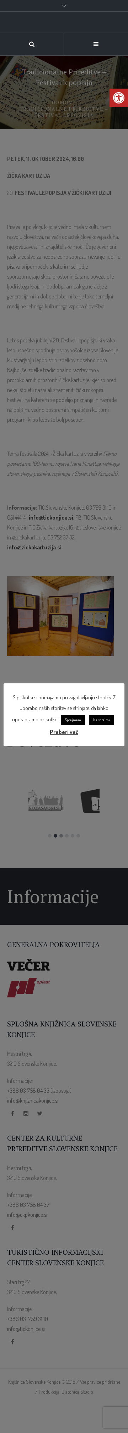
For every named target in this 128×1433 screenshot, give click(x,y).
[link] (64, 52)
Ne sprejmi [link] (101, 719)
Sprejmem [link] (73, 719)
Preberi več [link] (64, 731)
